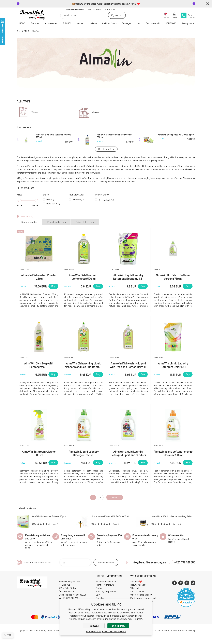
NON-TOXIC (170, 23)
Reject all (94, 626)
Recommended (29, 221)
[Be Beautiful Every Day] (17, 31)
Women (80, 23)
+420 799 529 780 (95, 9)
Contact (99, 588)
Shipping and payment (106, 591)
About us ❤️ (136, 581)
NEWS (22, 23)
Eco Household (153, 23)
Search (118, 15)
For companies (137, 591)
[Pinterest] (180, 583)
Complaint (100, 598)
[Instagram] (186, 583)
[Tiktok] (193, 583)
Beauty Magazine (189, 23)
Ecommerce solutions (161, 630)
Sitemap (191, 630)
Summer (35, 23)
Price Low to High (56, 221)
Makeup (93, 23)
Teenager (126, 23)
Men (138, 23)
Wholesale (135, 588)
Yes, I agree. (118, 626)
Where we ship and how (141, 594)
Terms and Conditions (106, 581)
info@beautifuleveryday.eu (74, 9)
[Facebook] (174, 583)
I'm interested (51, 23)
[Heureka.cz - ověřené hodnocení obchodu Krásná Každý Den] (186, 606)
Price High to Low (84, 221)
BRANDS (67, 23)
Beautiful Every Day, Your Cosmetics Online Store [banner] (34, 14)
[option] (106, 64)
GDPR (98, 594)
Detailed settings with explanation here (106, 631)
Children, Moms (109, 23)
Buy (53, 286)
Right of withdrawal (105, 584)
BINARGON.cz (179, 630)
